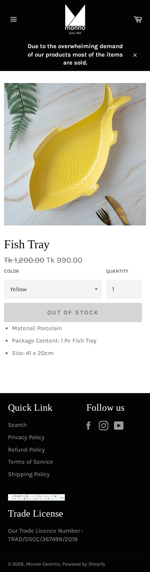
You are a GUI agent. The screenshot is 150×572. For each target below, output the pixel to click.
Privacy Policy (26, 437)
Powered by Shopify (83, 564)
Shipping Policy (29, 474)
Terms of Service (30, 461)
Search (17, 424)
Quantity (117, 271)
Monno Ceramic (43, 564)
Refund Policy (26, 449)
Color (11, 271)
